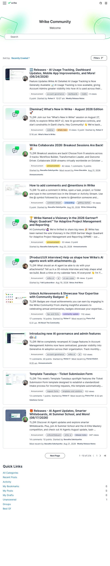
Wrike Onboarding (88, 207)
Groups (7, 504)
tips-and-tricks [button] (53, 314)
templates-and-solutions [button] (72, 391)
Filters (97, 58)
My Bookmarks (55, 486)
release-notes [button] (81, 435)
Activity (7, 481)
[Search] (100, 3)
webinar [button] (50, 130)
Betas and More (76, 282)
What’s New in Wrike (46, 134)
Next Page (55, 455)
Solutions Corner (36, 400)
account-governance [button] (55, 94)
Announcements (36, 174)
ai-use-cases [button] (68, 278)
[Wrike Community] (13, 3)
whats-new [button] (62, 130)
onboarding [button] (69, 203)
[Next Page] (100, 455)
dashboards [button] (72, 94)
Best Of (7, 508)
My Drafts (55, 495)
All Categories (10, 472)
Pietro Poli (90, 318)
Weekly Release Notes (75, 98)
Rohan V (51, 98)
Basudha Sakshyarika (49, 170)
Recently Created (19, 58)
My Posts (55, 490)
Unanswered (55, 499)
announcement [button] (53, 166)
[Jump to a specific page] (105, 455)
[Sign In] (105, 3)
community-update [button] (70, 314)
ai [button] (58, 278)
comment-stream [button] (54, 203)
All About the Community (49, 323)
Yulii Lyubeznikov (47, 282)
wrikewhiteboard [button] (54, 435)
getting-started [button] (84, 203)
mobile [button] (84, 94)
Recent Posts (10, 477)
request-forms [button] (52, 391)
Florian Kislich (92, 359)
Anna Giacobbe (80, 170)
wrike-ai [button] (50, 278)
